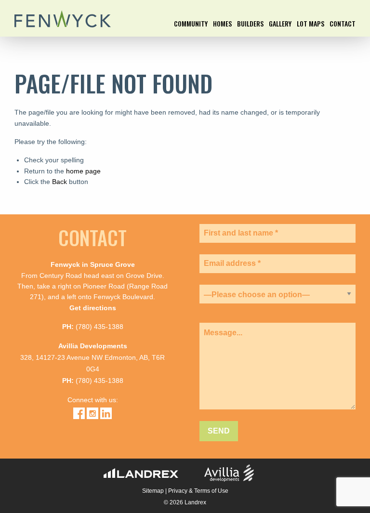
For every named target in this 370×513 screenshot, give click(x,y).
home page (83, 171)
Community (191, 24)
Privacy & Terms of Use (198, 490)
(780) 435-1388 (99, 326)
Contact (343, 24)
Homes (222, 24)
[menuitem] (191, 28)
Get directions (92, 308)
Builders (250, 24)
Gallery (280, 24)
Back (59, 181)
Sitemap (153, 490)
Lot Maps (310, 24)
